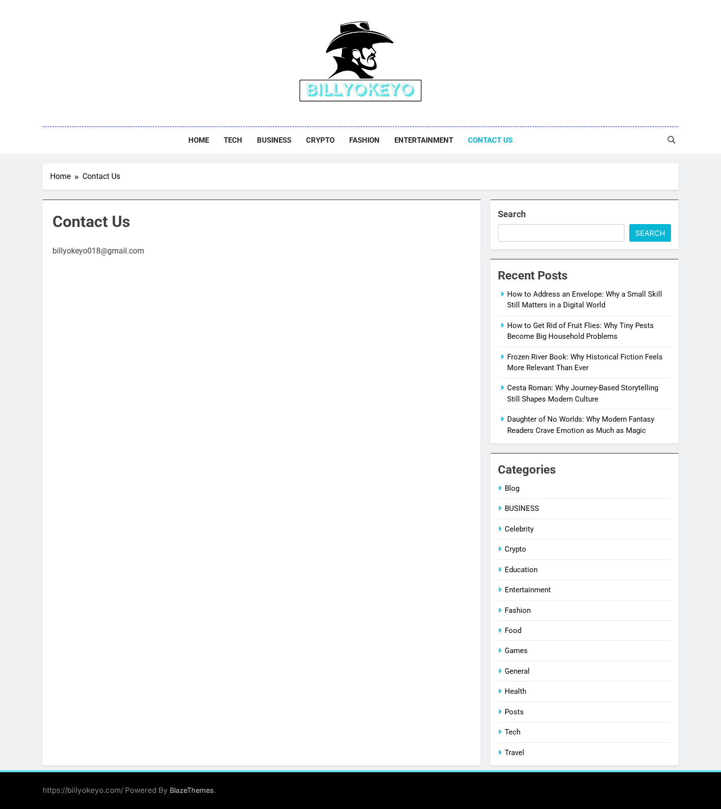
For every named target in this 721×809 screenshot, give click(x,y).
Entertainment (423, 140)
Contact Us (490, 140)
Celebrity (519, 529)
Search (512, 214)
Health (515, 691)
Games (516, 650)
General (517, 671)
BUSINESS (274, 140)
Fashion (364, 140)
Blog (512, 488)
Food (513, 630)
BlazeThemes (192, 790)
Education (521, 569)
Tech (233, 140)
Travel (514, 752)
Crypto (320, 140)
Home (198, 140)
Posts (514, 712)
